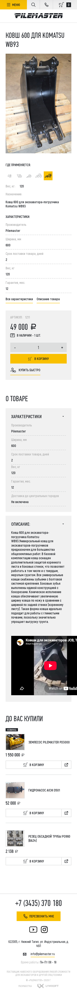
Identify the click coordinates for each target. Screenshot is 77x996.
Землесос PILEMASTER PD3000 (49, 742)
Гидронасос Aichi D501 (44, 790)
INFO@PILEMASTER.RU (43, 954)
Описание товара (48, 299)
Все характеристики (19, 299)
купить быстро (29, 370)
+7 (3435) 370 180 (38, 903)
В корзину (41, 359)
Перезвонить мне (41, 916)
